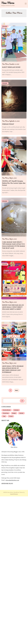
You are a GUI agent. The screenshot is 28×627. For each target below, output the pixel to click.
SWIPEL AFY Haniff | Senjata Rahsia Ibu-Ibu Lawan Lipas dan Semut (13, 183)
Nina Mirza (7, 2)
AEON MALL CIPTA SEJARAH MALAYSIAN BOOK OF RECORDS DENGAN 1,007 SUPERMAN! (12, 369)
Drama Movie (6, 410)
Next (16, 390)
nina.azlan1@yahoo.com (12, 480)
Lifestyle (16, 410)
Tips (4, 416)
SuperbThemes (14, 494)
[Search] (22, 401)
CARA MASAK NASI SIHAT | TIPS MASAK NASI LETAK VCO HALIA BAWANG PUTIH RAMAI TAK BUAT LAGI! (13, 245)
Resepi (14, 413)
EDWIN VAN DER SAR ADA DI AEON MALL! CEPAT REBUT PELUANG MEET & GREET (13, 307)
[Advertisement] (14, 561)
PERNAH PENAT (8, 124)
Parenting (5, 413)
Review (21, 413)
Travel (11, 416)
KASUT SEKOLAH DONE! (11, 67)
